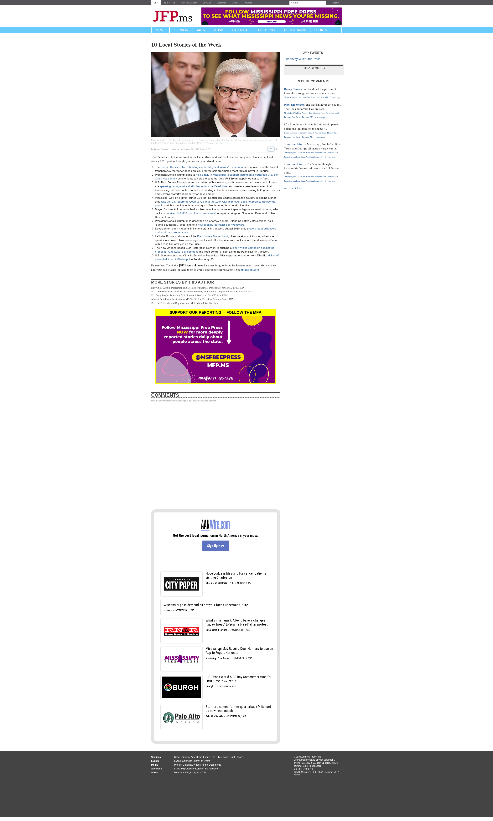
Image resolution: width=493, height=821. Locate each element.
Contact (235, 3)
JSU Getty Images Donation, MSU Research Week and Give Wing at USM (189, 295)
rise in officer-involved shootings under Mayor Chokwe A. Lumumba (202, 167)
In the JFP (179, 768)
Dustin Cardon (161, 149)
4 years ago (320, 117)
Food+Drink (295, 30)
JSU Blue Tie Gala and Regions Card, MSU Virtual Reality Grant (185, 303)
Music (218, 30)
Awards (248, 3)
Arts (201, 30)
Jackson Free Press (175, 16)
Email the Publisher (208, 768)
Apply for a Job (198, 772)
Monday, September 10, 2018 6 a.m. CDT (191, 149)
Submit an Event (201, 761)
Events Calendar (183, 761)
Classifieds (191, 768)
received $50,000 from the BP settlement (191, 213)
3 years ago (335, 97)
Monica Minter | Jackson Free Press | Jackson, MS (306, 97)
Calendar (241, 30)
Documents (215, 764)
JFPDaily (207, 3)
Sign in (336, 3)
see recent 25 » (293, 188)
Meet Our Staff (181, 772)
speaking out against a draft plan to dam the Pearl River (194, 186)
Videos (197, 764)
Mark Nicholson (294, 104)
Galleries (187, 764)
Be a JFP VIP (170, 3)
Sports (320, 30)
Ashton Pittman (215, 143)
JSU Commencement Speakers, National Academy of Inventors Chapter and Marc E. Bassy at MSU (202, 291)
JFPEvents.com (250, 269)
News (160, 30)
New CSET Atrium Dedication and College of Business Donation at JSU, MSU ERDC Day (198, 287)
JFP (156, 3)
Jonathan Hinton (295, 144)
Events (206, 757)
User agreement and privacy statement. (314, 760)
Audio (205, 764)
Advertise (221, 3)
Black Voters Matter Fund (212, 236)
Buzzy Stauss (293, 89)
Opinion (181, 30)
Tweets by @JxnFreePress (302, 59)
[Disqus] (215, 456)
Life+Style (267, 30)
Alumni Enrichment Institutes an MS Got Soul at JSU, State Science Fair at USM (192, 299)
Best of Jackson (189, 3)
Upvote (271, 149)
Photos (178, 764)
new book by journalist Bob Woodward (221, 224)
